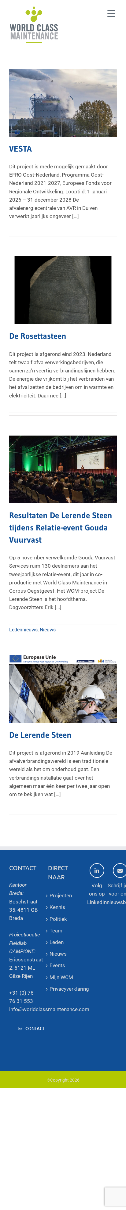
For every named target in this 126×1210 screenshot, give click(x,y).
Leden (57, 942)
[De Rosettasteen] (63, 290)
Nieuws (48, 630)
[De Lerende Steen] (63, 689)
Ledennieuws (23, 630)
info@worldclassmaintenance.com (49, 1009)
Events (57, 965)
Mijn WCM (61, 977)
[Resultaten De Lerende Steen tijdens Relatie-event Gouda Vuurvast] (63, 469)
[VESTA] (63, 103)
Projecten (61, 895)
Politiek (58, 919)
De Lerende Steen (40, 735)
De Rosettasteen (37, 336)
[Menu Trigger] (111, 13)
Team (56, 931)
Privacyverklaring (63, 989)
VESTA (20, 149)
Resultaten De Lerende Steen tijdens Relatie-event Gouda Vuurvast (60, 527)
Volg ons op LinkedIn (97, 893)
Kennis (57, 907)
